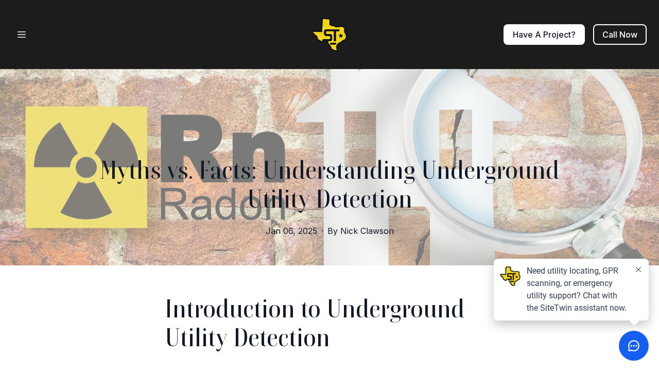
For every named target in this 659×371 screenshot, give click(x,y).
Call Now (619, 34)
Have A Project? (544, 34)
